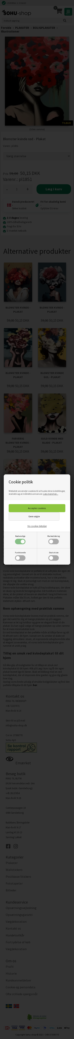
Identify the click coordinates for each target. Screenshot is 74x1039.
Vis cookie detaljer (37, 526)
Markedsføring (53, 536)
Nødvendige (20, 536)
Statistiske (53, 552)
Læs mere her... (50, 493)
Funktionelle (20, 552)
